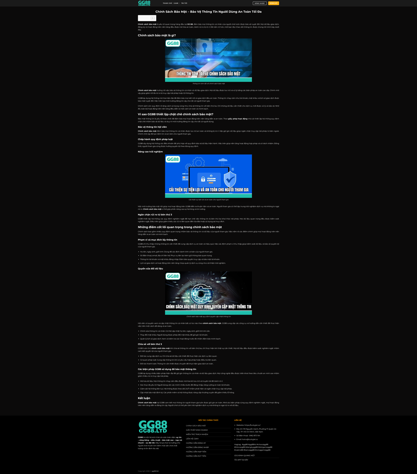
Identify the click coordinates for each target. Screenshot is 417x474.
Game (176, 3)
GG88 (140, 437)
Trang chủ (167, 3)
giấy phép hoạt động (237, 119)
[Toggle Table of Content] (151, 18)
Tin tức (184, 3)
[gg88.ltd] (149, 3)
